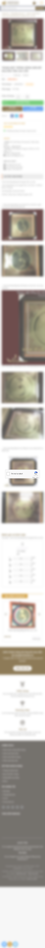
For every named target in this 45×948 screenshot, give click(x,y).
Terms (37, 477)
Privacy (33, 477)
